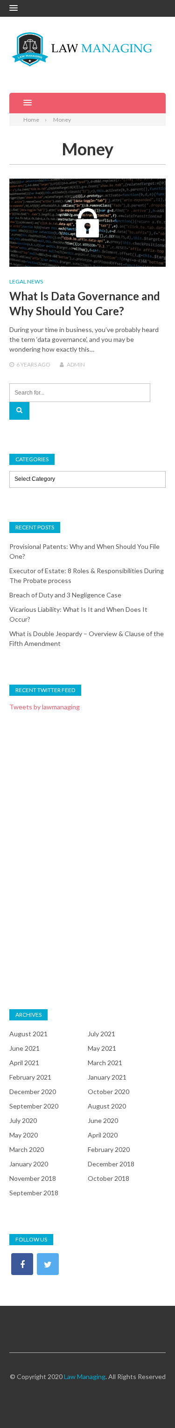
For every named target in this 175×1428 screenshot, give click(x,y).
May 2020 (23, 1135)
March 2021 (105, 1063)
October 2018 (108, 1178)
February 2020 (109, 1149)
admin (76, 364)
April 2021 (24, 1063)
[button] (13, 8)
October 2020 (108, 1091)
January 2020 (28, 1164)
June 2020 (103, 1120)
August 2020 (107, 1106)
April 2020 (103, 1135)
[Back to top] (148, 1401)
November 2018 (32, 1178)
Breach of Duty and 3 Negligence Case (65, 595)
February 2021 (30, 1077)
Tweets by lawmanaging (44, 707)
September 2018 (33, 1193)
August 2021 (28, 1034)
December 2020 (32, 1091)
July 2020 (23, 1120)
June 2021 (24, 1048)
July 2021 (101, 1034)
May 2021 (102, 1048)
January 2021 (107, 1077)
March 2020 (26, 1149)
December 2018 (111, 1164)
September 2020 (33, 1106)
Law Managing (84, 1376)
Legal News (26, 281)
